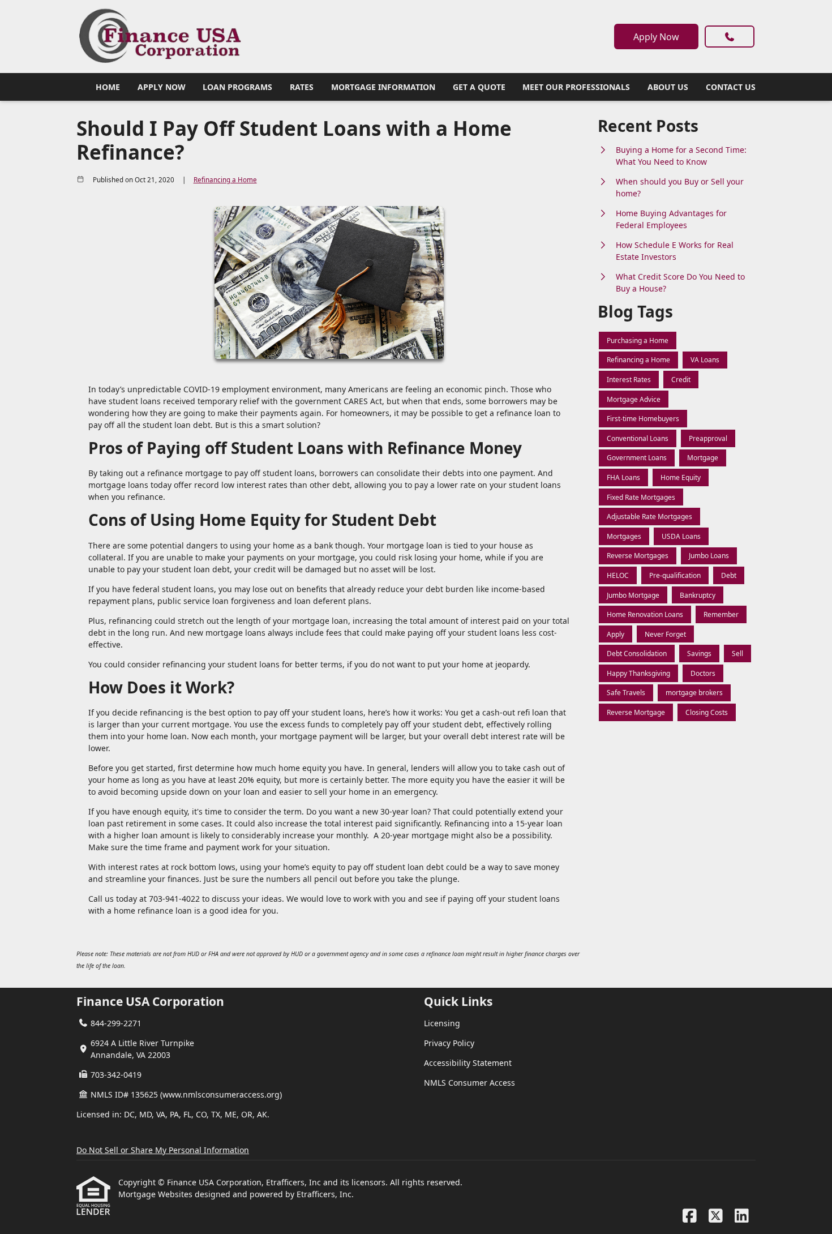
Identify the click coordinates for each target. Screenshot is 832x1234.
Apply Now (656, 37)
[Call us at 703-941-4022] (729, 36)
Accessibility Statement (468, 1062)
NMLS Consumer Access (469, 1082)
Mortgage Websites (156, 1194)
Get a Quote (479, 87)
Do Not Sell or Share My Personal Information (162, 1150)
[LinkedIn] (742, 1216)
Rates (302, 87)
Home (108, 87)
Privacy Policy (449, 1043)
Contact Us (731, 87)
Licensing (442, 1023)
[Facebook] (690, 1216)
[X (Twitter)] (716, 1216)
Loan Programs (237, 87)
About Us (667, 87)
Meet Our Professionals (576, 87)
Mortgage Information (383, 87)
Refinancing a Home (225, 179)
